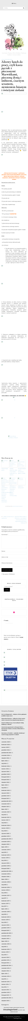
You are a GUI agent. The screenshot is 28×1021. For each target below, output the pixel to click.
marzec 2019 (5, 857)
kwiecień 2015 (5, 949)
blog (5, 1007)
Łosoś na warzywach (21, 486)
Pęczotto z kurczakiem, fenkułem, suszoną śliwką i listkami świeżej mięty (13, 490)
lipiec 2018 (4, 879)
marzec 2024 (5, 769)
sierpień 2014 (5, 971)
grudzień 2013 (5, 992)
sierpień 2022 (5, 782)
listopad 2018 (5, 868)
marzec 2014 (5, 984)
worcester (20, 1009)
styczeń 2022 (5, 793)
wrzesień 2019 (5, 841)
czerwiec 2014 (5, 976)
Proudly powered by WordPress (11, 1016)
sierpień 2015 (5, 938)
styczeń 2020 (5, 833)
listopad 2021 (5, 798)
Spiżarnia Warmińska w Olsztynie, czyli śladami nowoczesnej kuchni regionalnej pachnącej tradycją (21, 520)
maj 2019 (3, 852)
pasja (14, 1007)
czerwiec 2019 (5, 849)
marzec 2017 (5, 903)
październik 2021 (6, 801)
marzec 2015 (5, 952)
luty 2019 (4, 860)
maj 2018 (3, 884)
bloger (7, 1007)
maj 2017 (3, 898)
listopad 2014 (5, 962)
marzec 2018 (5, 890)
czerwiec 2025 (5, 742)
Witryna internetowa (6, 563)
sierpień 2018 (5, 876)
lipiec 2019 (4, 847)
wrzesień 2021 (5, 804)
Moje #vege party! (4, 469)
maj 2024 (4, 763)
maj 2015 (3, 946)
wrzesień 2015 (5, 936)
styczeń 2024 (5, 771)
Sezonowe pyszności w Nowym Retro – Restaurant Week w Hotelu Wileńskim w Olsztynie (12, 728)
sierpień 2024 (5, 758)
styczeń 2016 (5, 925)
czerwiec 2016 (5, 911)
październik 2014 (6, 965)
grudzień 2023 (5, 774)
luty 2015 (3, 954)
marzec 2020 (5, 828)
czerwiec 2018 (5, 882)
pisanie (17, 1007)
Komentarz (4, 534)
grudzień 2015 (5, 927)
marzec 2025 (5, 747)
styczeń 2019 (5, 863)
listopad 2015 (5, 930)
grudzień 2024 (5, 750)
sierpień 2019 (5, 844)
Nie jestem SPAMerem (8, 574)
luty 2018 (4, 892)
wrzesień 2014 (5, 968)
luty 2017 (4, 906)
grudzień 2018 (5, 865)
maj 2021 (3, 814)
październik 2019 (6, 839)
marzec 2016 (5, 919)
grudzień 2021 (5, 795)
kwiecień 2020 (5, 825)
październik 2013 (6, 997)
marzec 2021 (5, 820)
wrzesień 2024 (5, 755)
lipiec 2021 (4, 809)
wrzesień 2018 (5, 874)
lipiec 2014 (4, 973)
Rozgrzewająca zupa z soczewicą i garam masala (21, 471)
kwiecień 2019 (5, 855)
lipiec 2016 (4, 909)
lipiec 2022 (4, 785)
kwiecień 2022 (5, 790)
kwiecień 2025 (5, 744)
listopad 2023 (5, 777)
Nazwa (3, 551)
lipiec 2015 (4, 941)
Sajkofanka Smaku (18, 506)
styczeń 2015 (5, 957)
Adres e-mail (4, 557)
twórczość (22, 1007)
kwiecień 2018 (5, 887)
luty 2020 (4, 830)
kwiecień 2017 (5, 901)
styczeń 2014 (5, 989)
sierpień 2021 (5, 806)
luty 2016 (4, 922)
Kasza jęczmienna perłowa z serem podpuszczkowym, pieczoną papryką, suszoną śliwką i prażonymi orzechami (5, 494)
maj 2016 (3, 914)
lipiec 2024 (4, 760)
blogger (11, 1007)
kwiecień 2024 (5, 766)
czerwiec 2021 (5, 812)
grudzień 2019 (5, 836)
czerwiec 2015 (5, 944)
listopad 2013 (5, 995)
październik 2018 (6, 871)
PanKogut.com (18, 1018)
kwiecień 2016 (5, 917)
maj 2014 (3, 979)
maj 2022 (4, 787)
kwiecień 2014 (5, 981)
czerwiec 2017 (5, 895)
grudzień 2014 (5, 960)
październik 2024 (6, 752)
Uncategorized (6, 59)
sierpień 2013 (5, 1000)
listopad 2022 (5, 779)
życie (16, 1011)
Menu (14, 3)
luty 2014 (4, 987)
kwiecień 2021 (5, 817)
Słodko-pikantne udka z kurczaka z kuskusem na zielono (13, 472)
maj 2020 (4, 822)
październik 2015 (6, 933)
